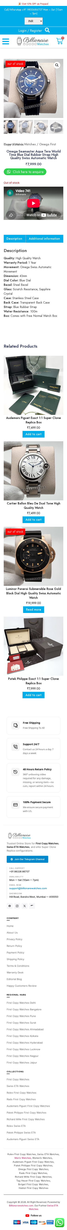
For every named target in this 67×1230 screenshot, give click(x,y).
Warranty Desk (15, 972)
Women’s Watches (42, 1158)
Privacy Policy (14, 939)
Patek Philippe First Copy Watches (26, 1112)
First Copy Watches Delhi (21, 1002)
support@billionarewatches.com (28, 888)
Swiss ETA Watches (18, 846)
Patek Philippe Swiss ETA (21, 1132)
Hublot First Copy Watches (33, 1188)
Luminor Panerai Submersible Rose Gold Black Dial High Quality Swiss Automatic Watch (33, 593)
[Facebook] (10, 906)
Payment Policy (15, 952)
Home (8, 144)
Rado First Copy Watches (21, 1099)
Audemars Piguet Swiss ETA (23, 1139)
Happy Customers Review (22, 985)
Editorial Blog (14, 979)
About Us (12, 932)
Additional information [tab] (44, 239)
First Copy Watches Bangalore (24, 1009)
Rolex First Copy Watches (21, 1092)
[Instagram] (17, 906)
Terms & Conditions (18, 965)
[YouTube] (32, 906)
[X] (25, 906)
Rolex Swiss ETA (16, 1125)
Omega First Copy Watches (33, 1169)
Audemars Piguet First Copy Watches (28, 1105)
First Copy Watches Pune (21, 1016)
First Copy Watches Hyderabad (25, 1042)
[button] (57, 65)
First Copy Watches (47, 843)
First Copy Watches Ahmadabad (25, 1029)
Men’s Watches (25, 144)
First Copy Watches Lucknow (23, 1049)
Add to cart (33, 434)
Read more (33, 610)
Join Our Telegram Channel (29, 859)
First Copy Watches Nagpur (23, 1055)
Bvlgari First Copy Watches (33, 1184)
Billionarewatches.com (21, 1205)
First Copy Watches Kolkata (22, 1035)
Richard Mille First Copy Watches (26, 1119)
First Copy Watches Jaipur (22, 1062)
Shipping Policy (15, 959)
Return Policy (14, 945)
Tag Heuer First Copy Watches (33, 1180)
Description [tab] (14, 239)
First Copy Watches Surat (21, 1022)
